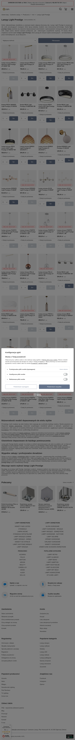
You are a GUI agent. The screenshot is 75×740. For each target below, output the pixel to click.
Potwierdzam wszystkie (54, 386)
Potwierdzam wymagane (21, 386)
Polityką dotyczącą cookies (50, 360)
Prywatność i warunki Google (39, 363)
